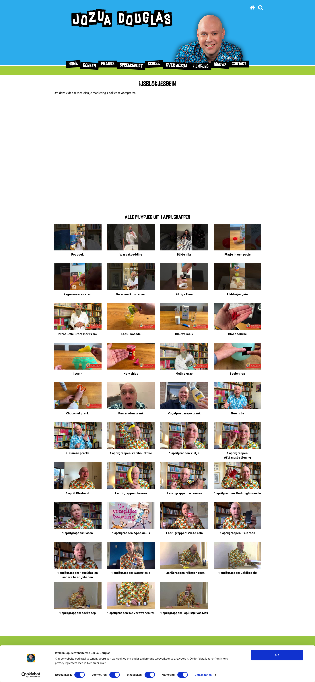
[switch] (114, 675)
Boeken (89, 66)
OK (277, 654)
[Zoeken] (260, 7)
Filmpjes (201, 67)
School (154, 64)
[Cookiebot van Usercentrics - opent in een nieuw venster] (31, 675)
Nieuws (220, 65)
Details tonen (203, 674)
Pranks (107, 64)
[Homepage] (252, 7)
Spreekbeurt (131, 65)
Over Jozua (177, 65)
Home (73, 64)
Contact (239, 64)
